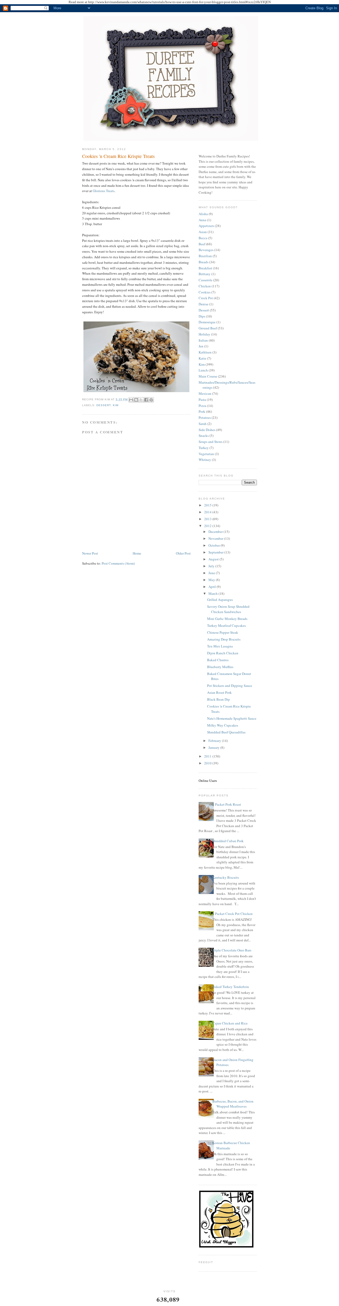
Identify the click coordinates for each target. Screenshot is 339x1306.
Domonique (207, 322)
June (212, 572)
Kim (115, 405)
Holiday (204, 334)
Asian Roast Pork (219, 692)
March (213, 593)
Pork (202, 411)
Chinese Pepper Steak (222, 632)
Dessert (103, 405)
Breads (203, 262)
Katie (202, 358)
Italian (203, 340)
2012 (208, 525)
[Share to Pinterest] (151, 399)
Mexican (205, 393)
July (211, 566)
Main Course (208, 376)
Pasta (202, 399)
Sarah (203, 423)
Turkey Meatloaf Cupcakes (226, 625)
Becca (203, 237)
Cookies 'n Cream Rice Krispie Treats (118, 156)
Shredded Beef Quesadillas (226, 732)
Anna (202, 219)
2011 (208, 756)
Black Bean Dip (218, 699)
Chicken (205, 286)
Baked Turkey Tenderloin (230, 986)
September (216, 552)
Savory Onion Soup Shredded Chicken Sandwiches (228, 609)
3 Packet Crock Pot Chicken (232, 913)
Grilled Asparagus (220, 599)
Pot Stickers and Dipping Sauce (229, 685)
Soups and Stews (210, 441)
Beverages (206, 249)
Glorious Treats (103, 190)
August (214, 559)
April (212, 586)
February (215, 740)
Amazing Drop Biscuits (223, 639)
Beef (202, 244)
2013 (208, 518)
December (216, 531)
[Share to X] (141, 399)
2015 (208, 505)
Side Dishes (207, 429)
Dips (202, 316)
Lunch (203, 370)
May (212, 579)
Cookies (205, 292)
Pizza (202, 405)
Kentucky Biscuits (225, 877)
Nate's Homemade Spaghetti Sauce (231, 718)
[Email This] (131, 399)
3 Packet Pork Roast (226, 804)
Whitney (205, 459)
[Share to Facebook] (146, 399)
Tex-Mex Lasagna (220, 646)
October (214, 545)
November (216, 538)
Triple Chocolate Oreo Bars (231, 950)
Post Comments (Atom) (118, 563)
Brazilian (205, 255)
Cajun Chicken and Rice (230, 1023)
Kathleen (205, 352)
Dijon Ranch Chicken (222, 653)
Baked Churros (218, 659)
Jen (201, 346)
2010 (208, 763)
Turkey (204, 447)
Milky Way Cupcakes (222, 725)
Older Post (183, 553)
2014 (208, 512)
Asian (203, 231)
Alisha (203, 213)
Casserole (205, 280)
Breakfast (205, 268)
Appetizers (206, 225)
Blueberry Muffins (220, 666)
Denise (203, 304)
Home (137, 553)
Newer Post (90, 553)
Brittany (205, 273)
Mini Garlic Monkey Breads (227, 618)
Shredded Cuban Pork (228, 840)
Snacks (204, 435)
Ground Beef (208, 328)
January (214, 747)
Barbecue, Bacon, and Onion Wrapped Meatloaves (232, 1104)
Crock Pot (206, 298)
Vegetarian (206, 453)
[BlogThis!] (136, 399)
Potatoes (205, 417)
